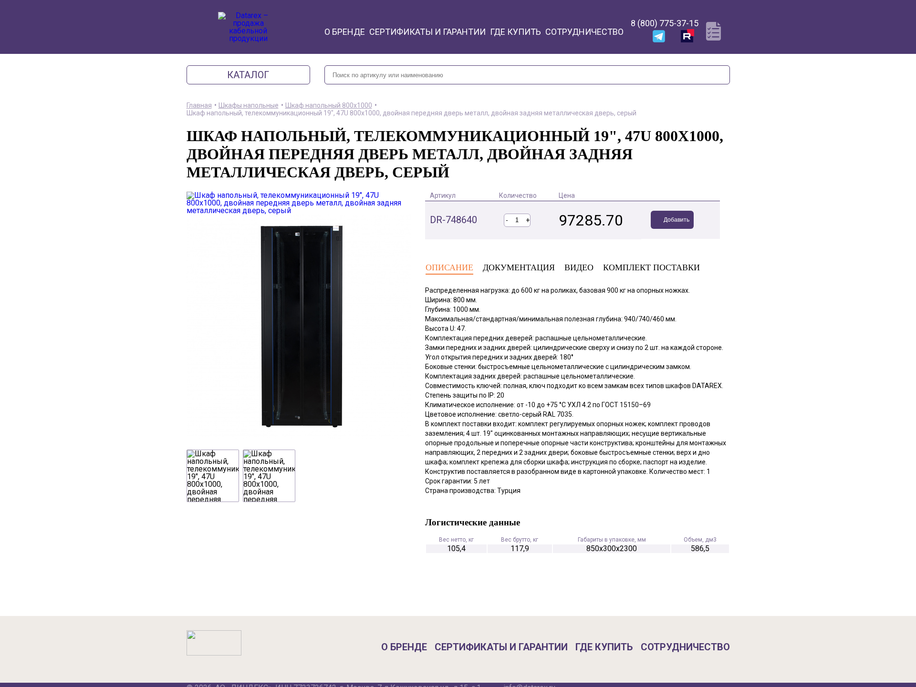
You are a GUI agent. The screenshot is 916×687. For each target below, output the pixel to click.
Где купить (515, 32)
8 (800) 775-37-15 (664, 23)
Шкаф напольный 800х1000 (328, 105)
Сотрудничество (584, 32)
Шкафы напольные (249, 105)
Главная (199, 105)
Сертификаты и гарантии (427, 32)
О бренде (344, 32)
